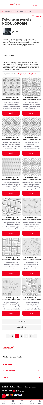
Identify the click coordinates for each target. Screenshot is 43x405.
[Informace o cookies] (4, 396)
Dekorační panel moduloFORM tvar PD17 (11, 179)
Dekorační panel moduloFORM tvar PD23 (11, 299)
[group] (21, 73)
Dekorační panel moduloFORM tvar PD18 (32, 179)
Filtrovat (38, 16)
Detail (11, 113)
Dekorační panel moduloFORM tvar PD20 (31, 219)
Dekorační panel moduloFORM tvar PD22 (32, 259)
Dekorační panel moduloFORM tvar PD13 (11, 99)
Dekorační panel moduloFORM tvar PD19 (11, 219)
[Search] (33, 5)
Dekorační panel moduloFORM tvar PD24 (31, 299)
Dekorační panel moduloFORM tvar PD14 (31, 99)
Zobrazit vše (21, 327)
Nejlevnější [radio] (22, 74)
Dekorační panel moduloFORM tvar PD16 (32, 139)
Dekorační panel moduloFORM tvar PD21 (11, 259)
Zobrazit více (21, 321)
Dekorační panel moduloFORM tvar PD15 (11, 139)
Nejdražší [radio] (32, 74)
